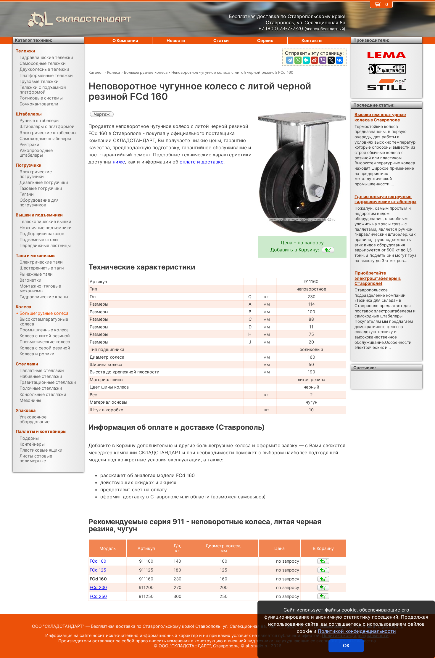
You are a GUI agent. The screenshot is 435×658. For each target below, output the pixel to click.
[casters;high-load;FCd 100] (323, 561)
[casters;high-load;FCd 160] (328, 250)
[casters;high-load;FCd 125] (323, 570)
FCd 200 (98, 587)
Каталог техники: (33, 40)
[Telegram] (289, 60)
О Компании (125, 40)
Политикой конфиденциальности (357, 631)
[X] (331, 60)
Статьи (221, 40)
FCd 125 (98, 569)
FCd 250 (98, 596)
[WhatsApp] (298, 60)
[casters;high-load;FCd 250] (323, 596)
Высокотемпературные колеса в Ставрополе (380, 117)
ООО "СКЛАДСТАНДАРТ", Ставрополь (198, 645)
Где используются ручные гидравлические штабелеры (385, 199)
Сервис (265, 40)
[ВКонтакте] (339, 60)
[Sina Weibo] (314, 60)
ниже (119, 162)
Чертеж (102, 114)
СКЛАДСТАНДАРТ (93, 19)
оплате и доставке (201, 162)
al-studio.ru (257, 645)
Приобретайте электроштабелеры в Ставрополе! (378, 278)
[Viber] (322, 60)
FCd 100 (98, 561)
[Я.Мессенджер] (306, 60)
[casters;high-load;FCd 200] (323, 587)
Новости (176, 40)
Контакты (312, 40)
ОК (346, 645)
